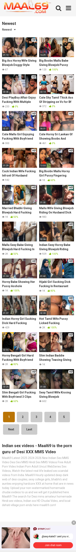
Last (29, 429)
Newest (7, 29)
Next (11, 429)
